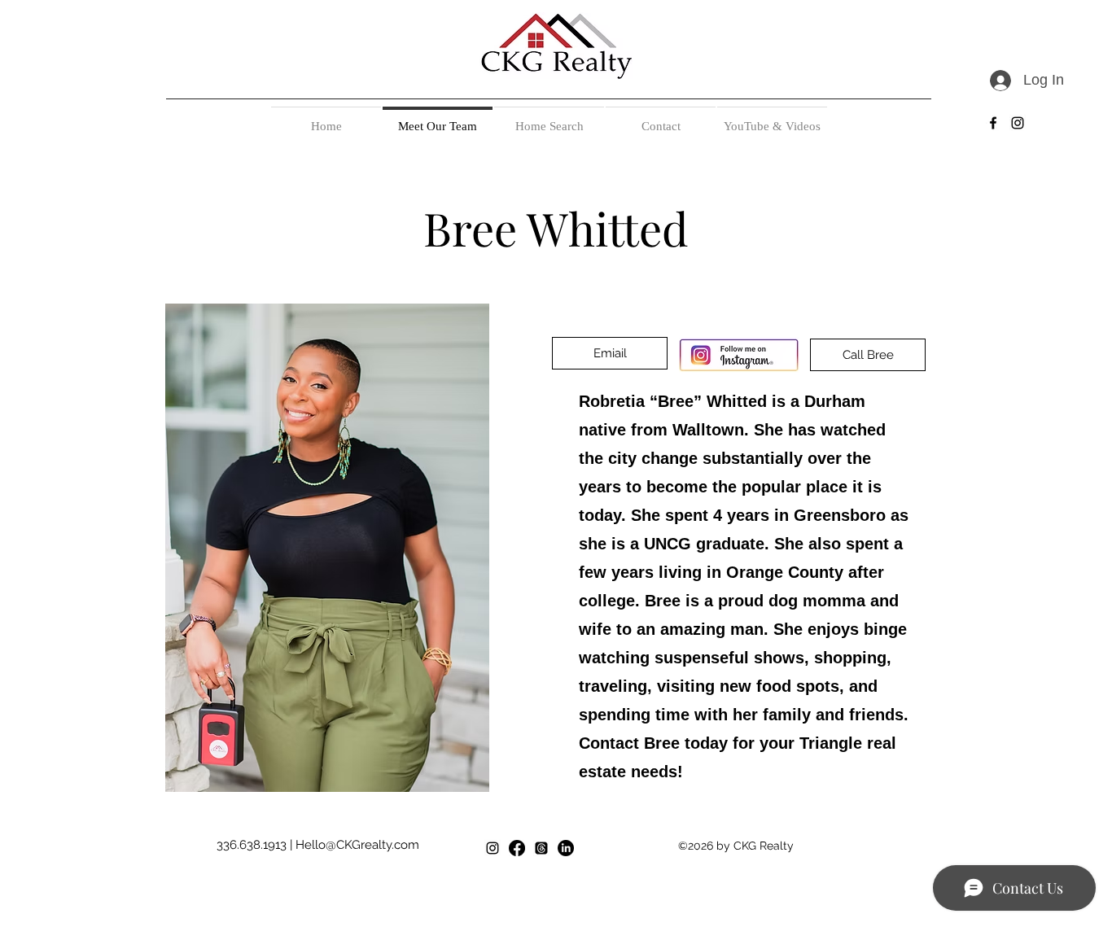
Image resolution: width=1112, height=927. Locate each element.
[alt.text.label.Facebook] (993, 123)
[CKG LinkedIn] (566, 848)
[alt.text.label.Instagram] (1017, 123)
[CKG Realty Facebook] (517, 848)
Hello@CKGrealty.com (357, 844)
